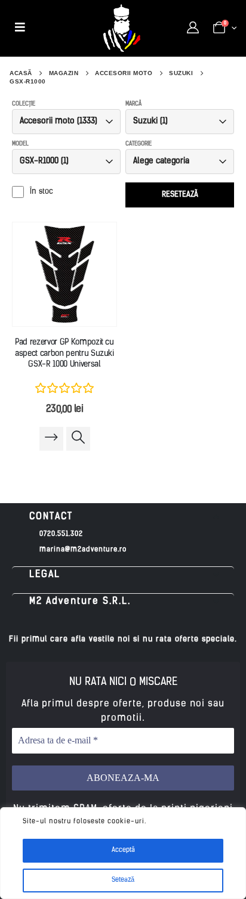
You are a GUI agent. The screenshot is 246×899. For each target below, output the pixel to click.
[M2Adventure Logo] (122, 28)
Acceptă (123, 850)
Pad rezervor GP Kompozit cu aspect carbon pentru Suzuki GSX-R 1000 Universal (64, 354)
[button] (123, 517)
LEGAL (44, 574)
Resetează (180, 195)
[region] (123, 853)
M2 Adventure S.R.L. (80, 601)
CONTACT (51, 517)
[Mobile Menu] (20, 28)
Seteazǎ (123, 880)
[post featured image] (64, 274)
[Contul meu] (193, 28)
